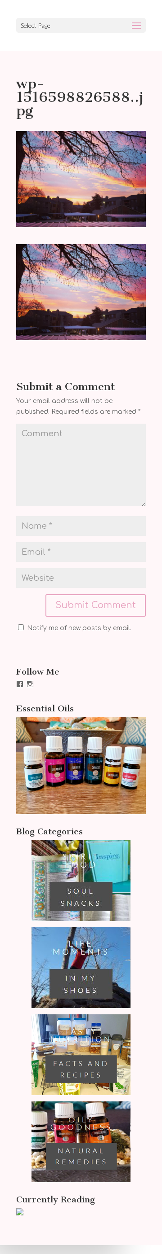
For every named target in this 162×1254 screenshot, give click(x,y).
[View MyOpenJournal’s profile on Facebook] (19, 684)
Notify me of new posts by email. (79, 628)
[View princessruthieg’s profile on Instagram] (30, 684)
